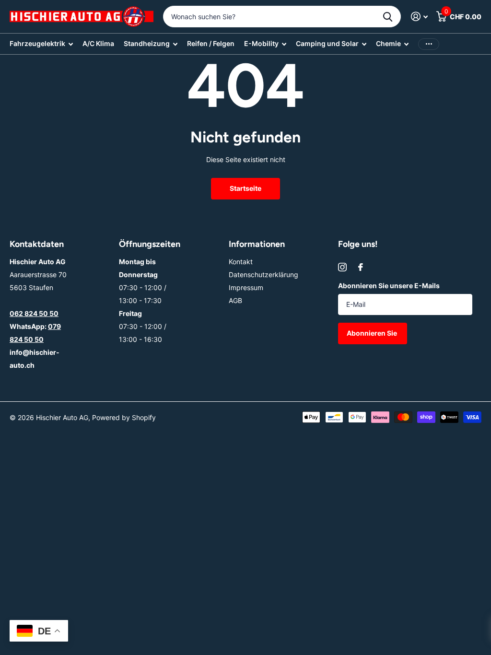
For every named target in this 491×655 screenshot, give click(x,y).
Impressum (246, 287)
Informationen (257, 244)
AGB (235, 300)
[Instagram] (342, 267)
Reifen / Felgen (210, 43)
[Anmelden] (419, 16)
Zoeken (387, 16)
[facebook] (360, 267)
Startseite (245, 188)
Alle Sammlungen (41, 44)
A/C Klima (98, 43)
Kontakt (241, 261)
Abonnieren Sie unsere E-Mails (389, 285)
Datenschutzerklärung (263, 274)
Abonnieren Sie (372, 333)
